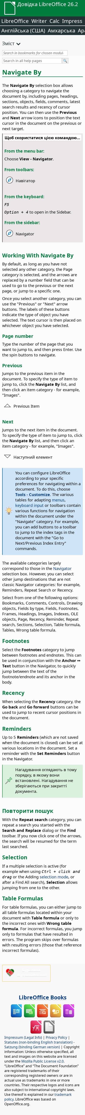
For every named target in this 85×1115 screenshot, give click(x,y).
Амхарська (61, 30)
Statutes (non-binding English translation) (38, 1042)
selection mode (54, 876)
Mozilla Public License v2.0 (42, 1061)
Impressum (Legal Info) (23, 1037)
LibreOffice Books (42, 997)
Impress (72, 20)
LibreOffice (15, 20)
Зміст (8, 43)
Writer (39, 20)
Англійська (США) (23, 30)
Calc (54, 20)
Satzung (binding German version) (32, 1047)
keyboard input (29, 505)
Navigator (62, 568)
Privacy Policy (56, 1037)
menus (58, 499)
